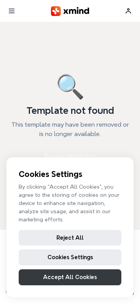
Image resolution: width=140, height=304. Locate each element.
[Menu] (12, 11)
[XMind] (70, 11)
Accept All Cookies (70, 277)
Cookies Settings (70, 257)
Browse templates (70, 155)
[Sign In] (128, 11)
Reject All (70, 237)
